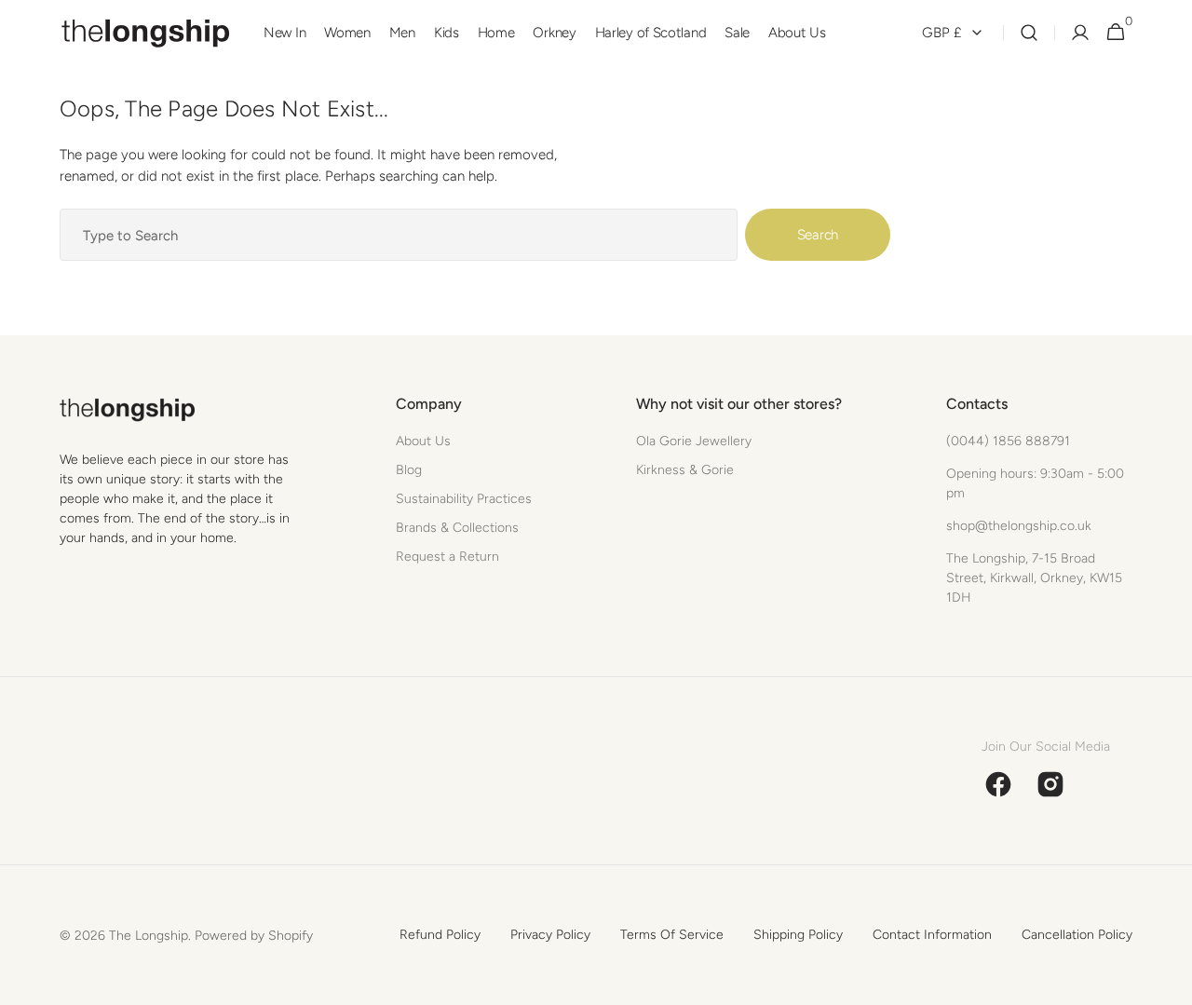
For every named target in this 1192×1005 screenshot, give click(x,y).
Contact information (932, 935)
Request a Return (447, 556)
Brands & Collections (457, 528)
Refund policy (440, 935)
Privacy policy (550, 935)
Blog (409, 470)
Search (817, 234)
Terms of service (672, 935)
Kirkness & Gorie (685, 470)
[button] (1029, 33)
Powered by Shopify (254, 936)
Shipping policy (798, 935)
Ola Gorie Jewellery (694, 441)
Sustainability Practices (464, 499)
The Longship (148, 936)
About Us (423, 441)
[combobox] (399, 235)
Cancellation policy (1077, 935)
